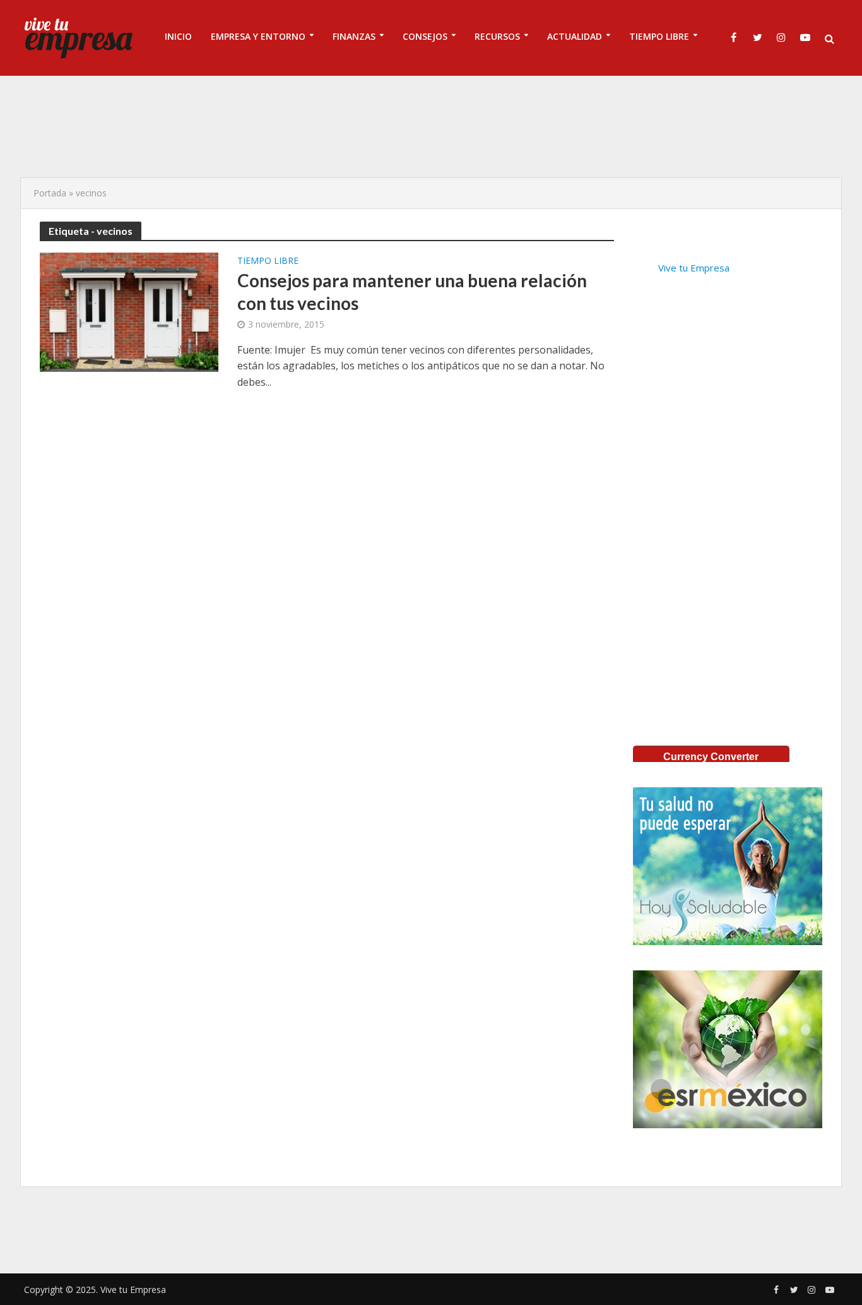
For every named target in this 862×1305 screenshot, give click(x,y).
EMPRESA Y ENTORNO (258, 36)
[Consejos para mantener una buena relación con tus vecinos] (129, 311)
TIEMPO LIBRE (659, 36)
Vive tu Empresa (693, 267)
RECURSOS (497, 36)
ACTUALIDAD (574, 36)
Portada (49, 193)
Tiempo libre (267, 261)
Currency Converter (711, 756)
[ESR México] (727, 1049)
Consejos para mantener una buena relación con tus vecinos (412, 292)
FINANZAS (354, 36)
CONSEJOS (425, 36)
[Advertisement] (431, 126)
